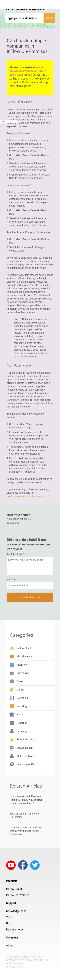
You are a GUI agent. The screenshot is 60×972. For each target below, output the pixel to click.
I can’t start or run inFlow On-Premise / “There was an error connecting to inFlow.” (26, 800)
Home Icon (29, 83)
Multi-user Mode (25, 756)
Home (26, 99)
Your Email (12, 579)
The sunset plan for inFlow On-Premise (24, 815)
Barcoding (22, 698)
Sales (20, 681)
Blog (9, 923)
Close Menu (30, 91)
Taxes (20, 714)
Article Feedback (15, 554)
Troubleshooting (25, 739)
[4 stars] (15, 523)
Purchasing (23, 673)
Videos (10, 917)
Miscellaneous (24, 656)
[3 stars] (13, 523)
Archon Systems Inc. (31, 960)
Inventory (22, 664)
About (10, 945)
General (21, 689)
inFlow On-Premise (17, 895)
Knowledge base (16, 911)
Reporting (22, 723)
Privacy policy (14, 966)
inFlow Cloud (24, 648)
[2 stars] (10, 523)
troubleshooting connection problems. (27, 496)
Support (27, 115)
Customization (25, 747)
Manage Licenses (33, 107)
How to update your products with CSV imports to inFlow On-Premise (25, 831)
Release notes (15, 929)
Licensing (22, 731)
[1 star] (8, 523)
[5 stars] (18, 523)
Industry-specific (25, 764)
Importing (22, 706)
